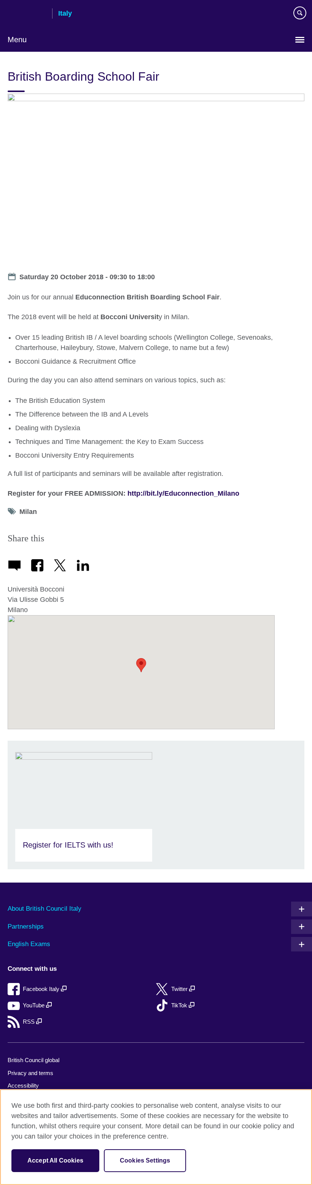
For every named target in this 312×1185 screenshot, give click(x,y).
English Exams (29, 944)
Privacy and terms (30, 1073)
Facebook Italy (42, 989)
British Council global (33, 1060)
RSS (29, 1021)
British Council (27, 14)
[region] (156, 1137)
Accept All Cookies (55, 1160)
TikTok (180, 1005)
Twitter (180, 989)
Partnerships (26, 926)
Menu (17, 39)
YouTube (34, 1005)
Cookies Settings (145, 1160)
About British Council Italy (44, 908)
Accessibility (23, 1085)
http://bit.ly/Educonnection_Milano (183, 493)
